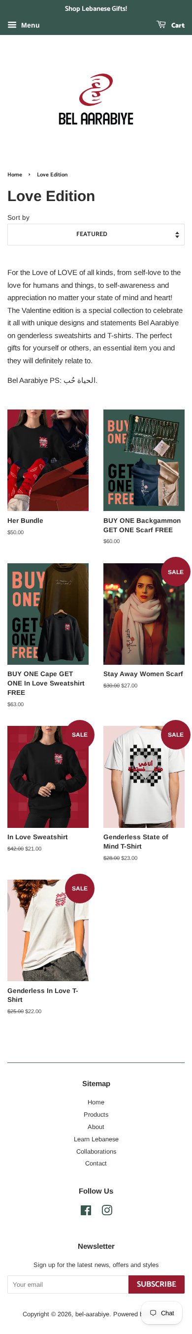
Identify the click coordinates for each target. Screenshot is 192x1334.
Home (14, 175)
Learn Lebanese (96, 1139)
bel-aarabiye (92, 1314)
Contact (96, 1163)
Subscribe (156, 1284)
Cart (177, 26)
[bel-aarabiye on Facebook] (86, 1212)
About (96, 1126)
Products (96, 1114)
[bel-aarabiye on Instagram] (106, 1212)
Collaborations (96, 1151)
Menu (29, 25)
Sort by (18, 217)
